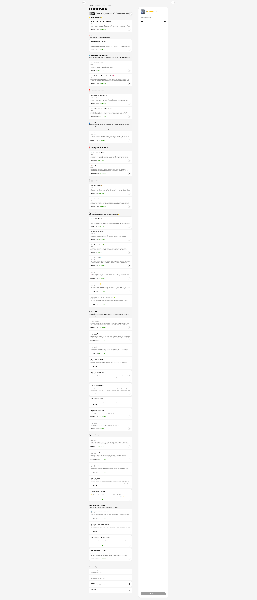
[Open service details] (129, 29)
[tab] (90, 13)
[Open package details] (129, 140)
